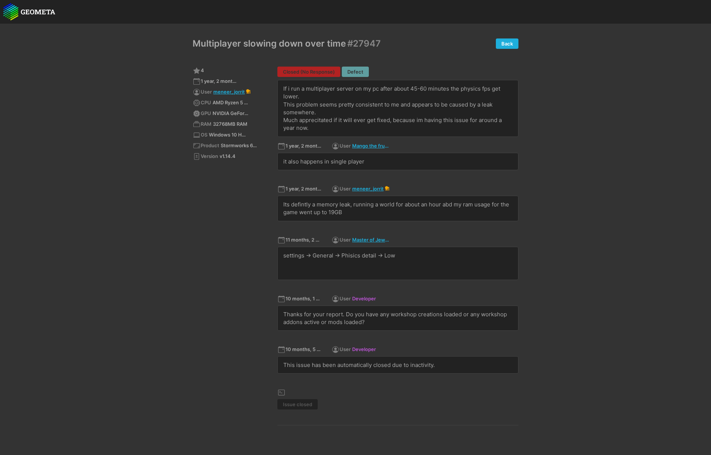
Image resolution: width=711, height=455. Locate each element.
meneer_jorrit (229, 92)
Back (507, 44)
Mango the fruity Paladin (370, 146)
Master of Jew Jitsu (370, 240)
